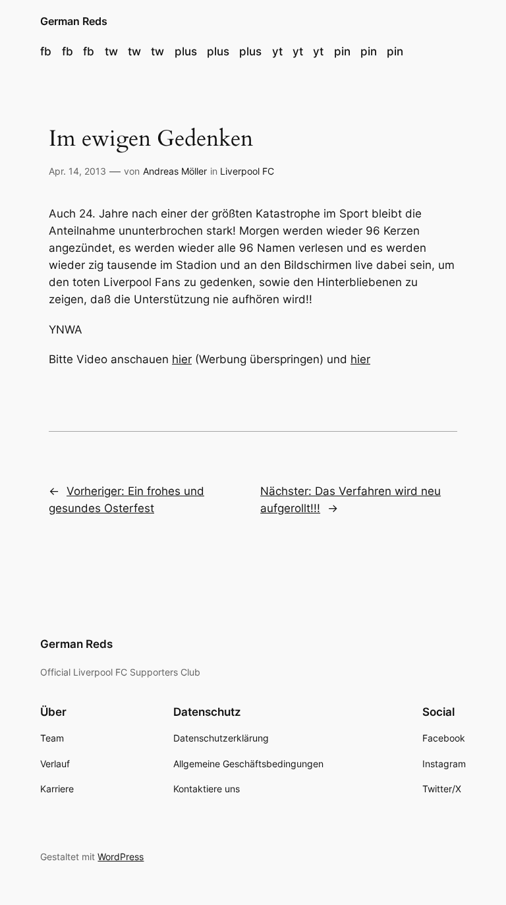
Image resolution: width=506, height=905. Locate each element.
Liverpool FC (247, 171)
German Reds (73, 21)
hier (182, 359)
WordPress (121, 856)
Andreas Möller (175, 171)
